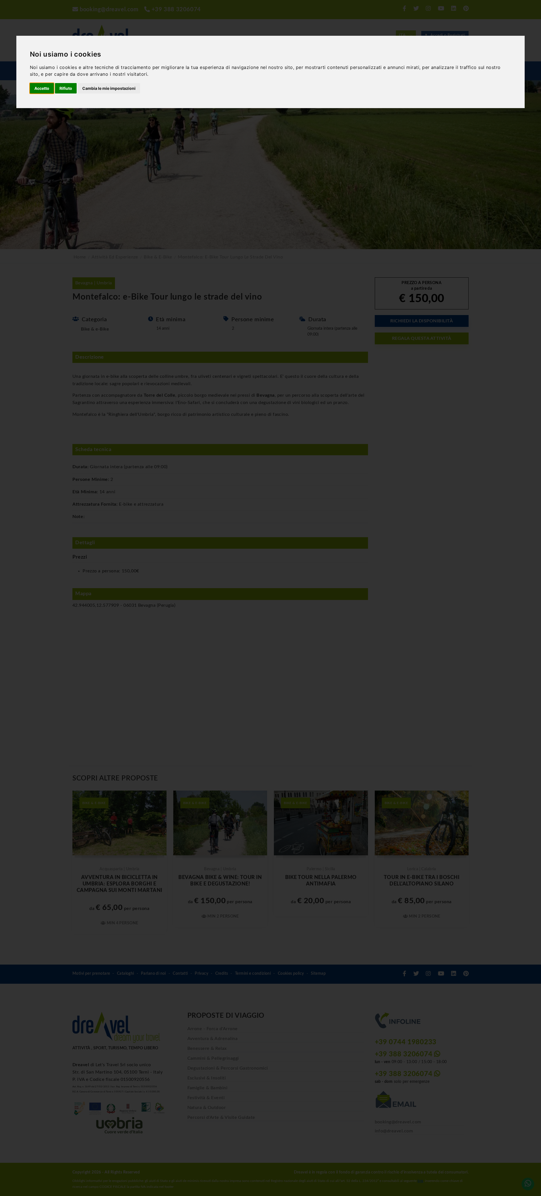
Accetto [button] (41, 88)
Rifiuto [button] (65, 88)
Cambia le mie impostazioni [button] (109, 88)
